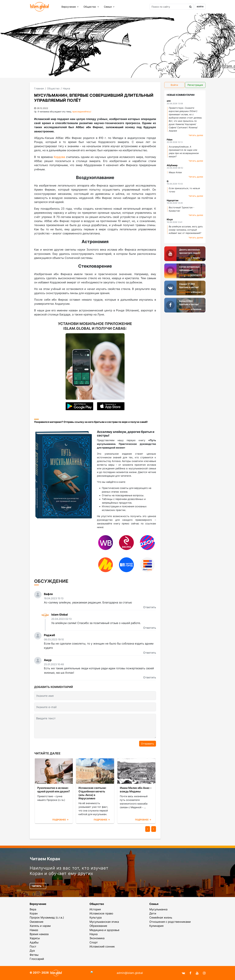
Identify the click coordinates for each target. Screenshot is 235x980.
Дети (152, 913)
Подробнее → (60, 819)
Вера (33, 909)
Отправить (147, 743)
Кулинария (156, 925)
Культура (95, 917)
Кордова (59, 157)
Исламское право (101, 913)
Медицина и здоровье (104, 930)
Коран (34, 913)
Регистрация (195, 85)
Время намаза (39, 934)
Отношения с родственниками (170, 921)
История (95, 909)
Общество (90, 6)
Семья (108, 6)
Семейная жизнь (160, 917)
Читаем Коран (45, 858)
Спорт (93, 942)
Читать (37, 886)
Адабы (34, 942)
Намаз (34, 930)
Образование (98, 925)
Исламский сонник (102, 946)
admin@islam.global (130, 973)
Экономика (96, 938)
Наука (93, 934)
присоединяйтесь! (81, 111)
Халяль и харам (40, 925)
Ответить (149, 607)
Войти (200, 7)
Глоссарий (37, 959)
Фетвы (34, 954)
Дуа (32, 950)
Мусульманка (158, 909)
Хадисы (35, 938)
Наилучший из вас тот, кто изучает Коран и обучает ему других (69, 870)
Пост (33, 946)
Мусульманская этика (104, 921)
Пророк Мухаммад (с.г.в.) (47, 917)
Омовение (36, 921)
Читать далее (196, 135)
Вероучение (68, 6)
